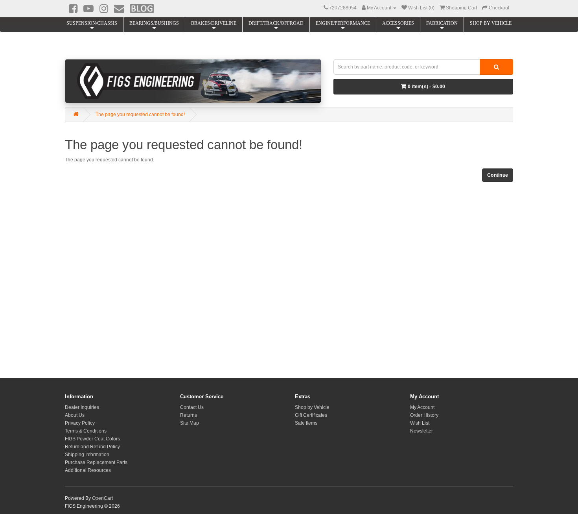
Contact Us (192, 407)
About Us (75, 415)
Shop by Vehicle (312, 407)
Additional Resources (88, 470)
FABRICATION (442, 23)
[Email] (119, 9)
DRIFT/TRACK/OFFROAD (276, 23)
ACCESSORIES (398, 23)
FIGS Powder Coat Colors (92, 439)
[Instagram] (104, 9)
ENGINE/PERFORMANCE (343, 23)
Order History (424, 415)
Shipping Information (87, 454)
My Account (422, 407)
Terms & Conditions (86, 431)
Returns (188, 415)
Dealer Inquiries (82, 407)
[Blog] (142, 8)
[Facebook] (73, 9)
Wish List (419, 423)
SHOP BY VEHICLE (491, 23)
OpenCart (102, 498)
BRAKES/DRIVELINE (213, 23)
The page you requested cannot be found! (140, 114)
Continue (497, 175)
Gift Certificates (311, 415)
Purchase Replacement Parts (96, 462)
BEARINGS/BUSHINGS (154, 23)
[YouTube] (88, 9)
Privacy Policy (80, 423)
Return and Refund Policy (92, 446)
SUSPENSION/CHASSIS (91, 23)
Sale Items (306, 423)
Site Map (189, 423)
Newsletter (421, 431)
